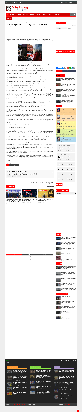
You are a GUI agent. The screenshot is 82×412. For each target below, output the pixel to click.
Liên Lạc (51, 14)
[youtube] (16, 3)
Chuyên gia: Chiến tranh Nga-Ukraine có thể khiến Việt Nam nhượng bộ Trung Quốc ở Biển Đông (68, 267)
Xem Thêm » (51, 186)
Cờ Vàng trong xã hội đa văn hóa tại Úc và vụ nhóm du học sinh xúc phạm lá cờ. (20, 377)
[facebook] (12, 3)
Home (62, 2)
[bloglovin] (21, 3)
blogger (13, 254)
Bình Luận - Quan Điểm (13, 22)
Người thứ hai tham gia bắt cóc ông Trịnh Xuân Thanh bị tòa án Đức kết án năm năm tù (66, 371)
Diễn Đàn (39, 14)
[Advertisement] (54, 8)
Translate (60, 30)
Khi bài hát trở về (64, 311)
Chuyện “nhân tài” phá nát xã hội (67, 252)
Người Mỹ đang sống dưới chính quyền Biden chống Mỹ (29, 200)
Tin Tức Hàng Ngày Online (19, 171)
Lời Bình (72, 71)
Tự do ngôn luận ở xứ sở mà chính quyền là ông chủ (45, 200)
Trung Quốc (69, 173)
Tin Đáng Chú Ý (60, 75)
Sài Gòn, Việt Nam (64, 154)
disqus (29, 254)
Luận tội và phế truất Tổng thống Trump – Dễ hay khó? (27, 25)
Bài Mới (59, 71)
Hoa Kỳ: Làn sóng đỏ (65, 138)
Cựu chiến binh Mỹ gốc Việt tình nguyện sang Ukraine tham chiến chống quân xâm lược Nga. (20, 371)
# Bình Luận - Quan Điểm (13, 165)
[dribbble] (68, 361)
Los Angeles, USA (64, 145)
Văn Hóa (25, 14)
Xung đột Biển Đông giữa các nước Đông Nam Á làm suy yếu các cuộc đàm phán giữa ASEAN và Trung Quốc (13, 201)
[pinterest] (23, 3)
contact (70, 2)
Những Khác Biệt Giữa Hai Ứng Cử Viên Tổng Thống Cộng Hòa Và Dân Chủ (68, 110)
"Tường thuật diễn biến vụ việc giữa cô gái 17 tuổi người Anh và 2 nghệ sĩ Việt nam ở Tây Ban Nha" (43, 376)
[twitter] (14, 3)
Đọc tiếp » (62, 114)
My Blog (57, 14)
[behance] (72, 361)
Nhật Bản (60, 178)
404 (74, 2)
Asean (8, 190)
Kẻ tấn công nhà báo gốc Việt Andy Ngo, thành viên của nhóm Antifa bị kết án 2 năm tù (66, 391)
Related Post (10, 186)
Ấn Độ (59, 162)
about (66, 2)
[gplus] (63, 361)
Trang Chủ (12, 14)
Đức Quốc (69, 178)
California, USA (70, 162)
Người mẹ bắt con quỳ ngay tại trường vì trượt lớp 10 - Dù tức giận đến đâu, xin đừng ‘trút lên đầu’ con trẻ (68, 258)
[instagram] (73, 361)
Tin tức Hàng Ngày (13, 173)
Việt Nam (19, 14)
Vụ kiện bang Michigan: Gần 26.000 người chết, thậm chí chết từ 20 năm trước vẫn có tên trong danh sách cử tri (68, 124)
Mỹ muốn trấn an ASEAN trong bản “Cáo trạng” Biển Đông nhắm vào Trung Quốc (68, 273)
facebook (45, 254)
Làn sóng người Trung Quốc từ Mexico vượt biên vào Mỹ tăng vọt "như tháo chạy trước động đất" (68, 95)
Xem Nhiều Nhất (66, 71)
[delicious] (75, 361)
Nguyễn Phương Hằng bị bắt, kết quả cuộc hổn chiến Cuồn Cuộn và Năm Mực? (66, 377)
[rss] (19, 3)
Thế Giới (32, 14)
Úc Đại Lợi (60, 173)
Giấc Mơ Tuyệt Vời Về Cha (66, 296)
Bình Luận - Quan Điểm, (20, 26)
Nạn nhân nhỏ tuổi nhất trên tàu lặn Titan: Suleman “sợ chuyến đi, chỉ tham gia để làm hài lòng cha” (68, 84)
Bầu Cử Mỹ (59, 105)
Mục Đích (45, 14)
